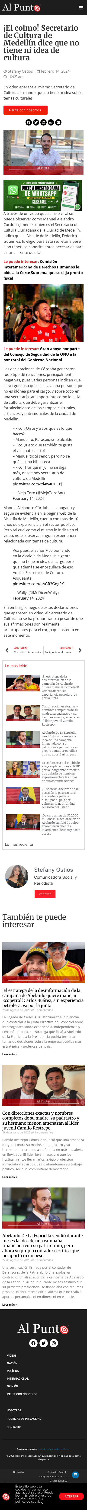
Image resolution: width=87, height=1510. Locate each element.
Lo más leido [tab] (16, 665)
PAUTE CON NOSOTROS (22, 1394)
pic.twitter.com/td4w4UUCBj (37, 484)
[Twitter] (43, 1343)
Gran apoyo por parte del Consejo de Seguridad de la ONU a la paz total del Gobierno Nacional (41, 354)
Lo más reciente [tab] (19, 844)
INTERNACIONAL (18, 1378)
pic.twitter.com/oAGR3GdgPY (38, 583)
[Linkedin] (75, 1474)
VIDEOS (11, 1355)
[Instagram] (54, 1343)
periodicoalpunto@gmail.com (54, 1449)
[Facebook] (33, 1343)
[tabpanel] (43, 755)
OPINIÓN (12, 1386)
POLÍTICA (13, 1371)
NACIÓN (12, 1363)
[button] (81, 7)
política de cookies (28, 1501)
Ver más (45, 894)
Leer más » (9, 1054)
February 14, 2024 (28, 498)
